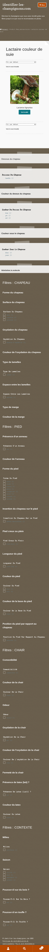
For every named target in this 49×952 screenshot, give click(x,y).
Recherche (24, 948)
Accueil (5, 29)
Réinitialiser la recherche (10, 270)
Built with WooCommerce (25, 944)
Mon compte (8, 948)
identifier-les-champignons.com (17, 6)
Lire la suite (24, 112)
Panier (38, 947)
